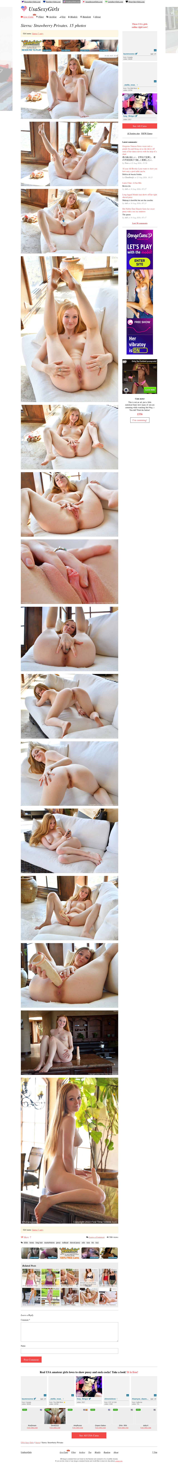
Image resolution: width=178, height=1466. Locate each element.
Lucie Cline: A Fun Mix (131, 183)
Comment (25, 1320)
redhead (65, 1242)
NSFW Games (146, 133)
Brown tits (126, 186)
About (98, 16)
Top (63, 16)
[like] (22, 1237)
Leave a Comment (97, 1237)
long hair (39, 1242)
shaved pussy (75, 1242)
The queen (126, 214)
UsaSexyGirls (44, 8)
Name (23, 1345)
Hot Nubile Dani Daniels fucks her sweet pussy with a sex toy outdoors (138, 210)
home (32, 1242)
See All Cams (140, 126)
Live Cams (29, 16)
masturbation (49, 1242)
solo (83, 1242)
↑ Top (154, 1452)
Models (73, 16)
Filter (41, 16)
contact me (118, 1461)
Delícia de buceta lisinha (132, 174)
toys (97, 1242)
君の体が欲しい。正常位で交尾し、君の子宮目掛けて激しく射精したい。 (138, 158)
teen (88, 1242)
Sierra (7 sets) (37, 33)
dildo (26, 1242)
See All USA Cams (89, 1435)
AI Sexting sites (133, 133)
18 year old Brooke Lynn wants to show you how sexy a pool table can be (139, 170)
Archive (53, 16)
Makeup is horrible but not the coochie (137, 200)
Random (87, 16)
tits (93, 1242)
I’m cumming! (140, 420)
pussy (58, 1242)
